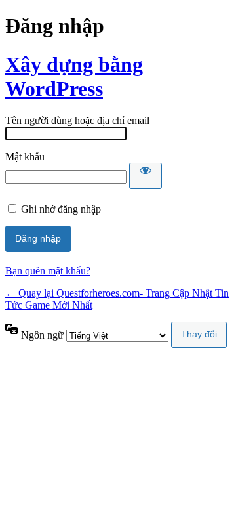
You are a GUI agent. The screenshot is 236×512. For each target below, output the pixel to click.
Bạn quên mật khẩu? (47, 270)
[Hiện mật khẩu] (145, 176)
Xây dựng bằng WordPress (74, 76)
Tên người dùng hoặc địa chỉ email (77, 120)
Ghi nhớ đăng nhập (61, 209)
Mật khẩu (25, 156)
